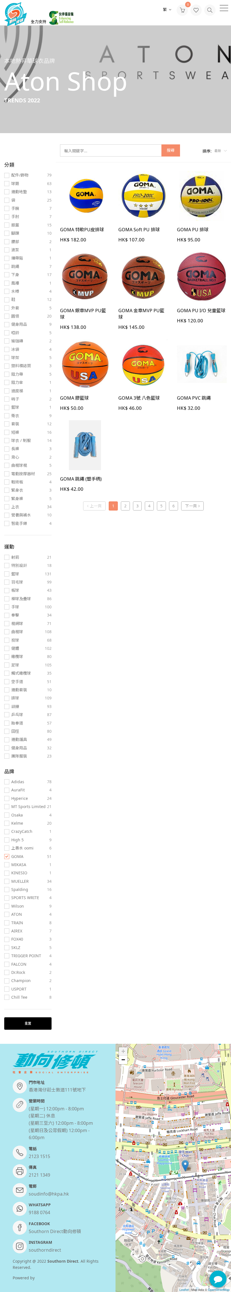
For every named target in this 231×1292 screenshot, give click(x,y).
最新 (218, 150)
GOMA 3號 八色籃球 (139, 398)
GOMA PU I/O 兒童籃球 (201, 310)
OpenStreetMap (219, 1289)
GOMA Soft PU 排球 (139, 229)
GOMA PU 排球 (192, 229)
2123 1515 (39, 1156)
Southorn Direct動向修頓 (55, 1231)
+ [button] (123, 1051)
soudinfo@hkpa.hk (49, 1194)
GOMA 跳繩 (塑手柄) (81, 479)
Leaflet (184, 1289)
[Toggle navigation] (224, 7)
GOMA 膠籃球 (74, 398)
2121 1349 (39, 1175)
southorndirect (45, 1250)
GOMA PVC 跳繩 (194, 398)
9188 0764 (39, 1212)
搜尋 (171, 150)
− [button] (123, 1059)
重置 (28, 1023)
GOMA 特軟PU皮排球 (82, 229)
